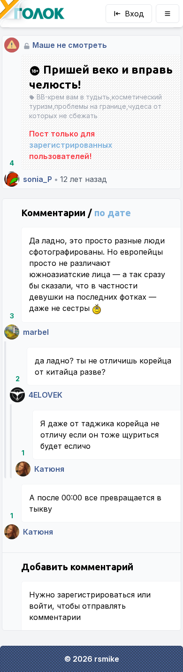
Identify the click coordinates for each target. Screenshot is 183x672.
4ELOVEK (45, 395)
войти (40, 606)
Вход (134, 13)
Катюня (49, 469)
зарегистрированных (70, 145)
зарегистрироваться (96, 594)
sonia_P (37, 179)
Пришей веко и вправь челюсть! (101, 77)
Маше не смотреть (69, 45)
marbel (36, 332)
